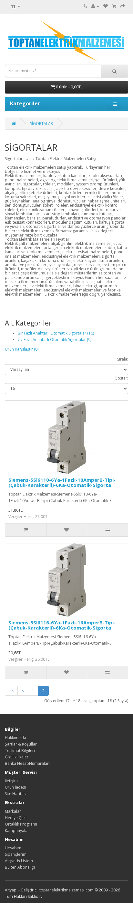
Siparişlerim (15, 854)
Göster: (121, 378)
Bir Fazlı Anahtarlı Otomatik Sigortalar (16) (56, 333)
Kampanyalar (17, 830)
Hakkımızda (15, 737)
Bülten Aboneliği (20, 867)
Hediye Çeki (15, 817)
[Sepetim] (114, 6)
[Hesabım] (95, 6)
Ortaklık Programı (21, 824)
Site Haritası (15, 793)
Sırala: (122, 359)
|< (11, 690)
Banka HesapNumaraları (27, 763)
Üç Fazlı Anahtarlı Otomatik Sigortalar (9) (54, 339)
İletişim (11, 780)
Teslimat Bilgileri (20, 750)
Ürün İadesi (15, 787)
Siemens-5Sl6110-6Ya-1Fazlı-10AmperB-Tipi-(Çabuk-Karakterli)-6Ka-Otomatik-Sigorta (62, 482)
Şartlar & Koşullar (21, 744)
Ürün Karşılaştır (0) (21, 349)
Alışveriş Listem (19, 860)
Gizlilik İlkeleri (17, 757)
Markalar (13, 811)
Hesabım (13, 848)
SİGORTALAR (41, 123)
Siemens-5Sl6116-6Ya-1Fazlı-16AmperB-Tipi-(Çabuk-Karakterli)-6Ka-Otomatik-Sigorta (62, 625)
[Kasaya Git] (122, 6)
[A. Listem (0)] (105, 6)
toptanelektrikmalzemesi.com (66, 890)
